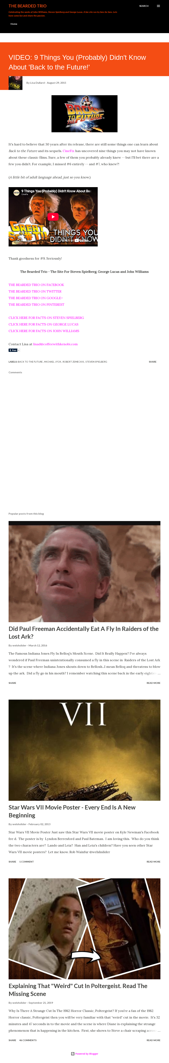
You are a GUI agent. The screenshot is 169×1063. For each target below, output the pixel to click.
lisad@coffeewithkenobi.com (55, 344)
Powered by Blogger (86, 1053)
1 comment (26, 861)
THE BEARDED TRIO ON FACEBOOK (36, 285)
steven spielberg (96, 361)
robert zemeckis (73, 361)
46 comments (27, 1040)
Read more (153, 682)
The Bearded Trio (28, 5)
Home (14, 23)
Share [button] (152, 361)
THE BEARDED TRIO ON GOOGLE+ (36, 298)
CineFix (68, 151)
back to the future (30, 361)
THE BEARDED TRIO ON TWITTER (35, 291)
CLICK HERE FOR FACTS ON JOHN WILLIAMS (44, 331)
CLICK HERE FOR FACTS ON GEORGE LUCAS (43, 324)
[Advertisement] (84, 484)
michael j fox (53, 361)
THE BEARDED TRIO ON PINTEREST (36, 304)
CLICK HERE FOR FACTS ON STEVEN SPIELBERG (46, 318)
